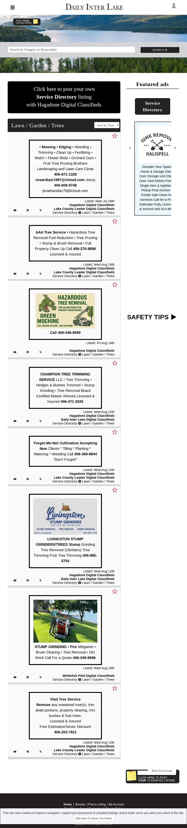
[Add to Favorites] (114, 136)
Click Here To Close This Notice (93, 818)
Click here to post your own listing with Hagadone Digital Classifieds (63, 97)
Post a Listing (97, 804)
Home (68, 804)
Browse (80, 804)
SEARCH (158, 50)
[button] (130, 149)
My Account (116, 804)
